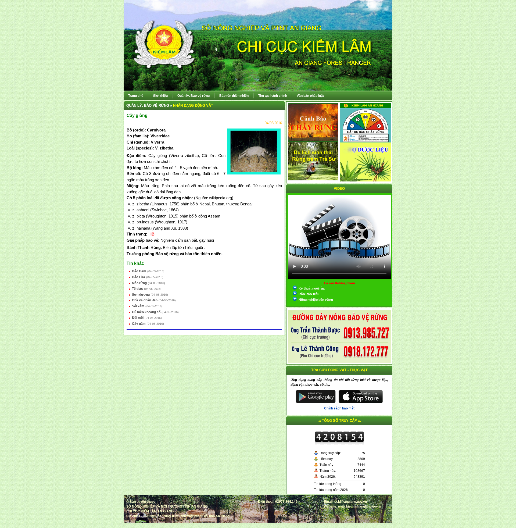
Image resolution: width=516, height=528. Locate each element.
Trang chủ (135, 96)
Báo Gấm (139, 271)
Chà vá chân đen (144, 300)
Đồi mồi (138, 318)
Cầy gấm (139, 324)
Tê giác (137, 289)
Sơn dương (141, 295)
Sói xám (138, 306)
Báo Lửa (138, 277)
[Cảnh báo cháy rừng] (313, 122)
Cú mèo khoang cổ (146, 312)
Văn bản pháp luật (310, 96)
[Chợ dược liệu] (365, 162)
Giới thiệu (160, 96)
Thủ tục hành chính (272, 96)
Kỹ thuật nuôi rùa (312, 288)
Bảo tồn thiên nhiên (234, 96)
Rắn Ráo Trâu (309, 294)
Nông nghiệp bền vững (316, 300)
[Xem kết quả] (365, 122)
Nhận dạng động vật (193, 106)
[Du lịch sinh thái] (313, 161)
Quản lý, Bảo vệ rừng (193, 96)
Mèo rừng (139, 283)
